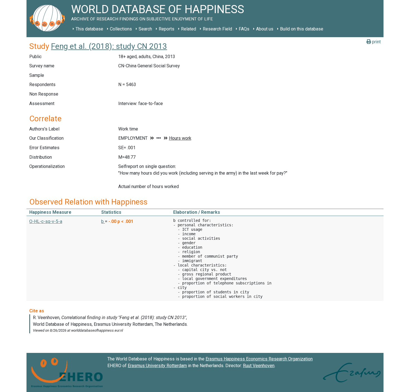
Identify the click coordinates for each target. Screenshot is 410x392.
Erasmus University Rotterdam (157, 365)
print (376, 41)
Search (145, 29)
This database (89, 29)
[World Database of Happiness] (48, 18)
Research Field (217, 29)
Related (188, 29)
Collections (121, 29)
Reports (166, 29)
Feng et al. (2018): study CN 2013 (109, 46)
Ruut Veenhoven (258, 365)
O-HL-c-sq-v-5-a (45, 221)
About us (264, 29)
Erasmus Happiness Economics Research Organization (259, 359)
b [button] (103, 221)
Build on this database (301, 29)
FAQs (244, 29)
